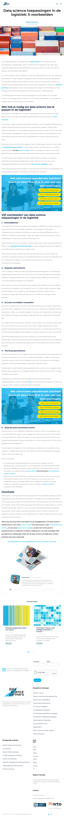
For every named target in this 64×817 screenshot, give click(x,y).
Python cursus (26, 525)
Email (48, 661)
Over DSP (35, 748)
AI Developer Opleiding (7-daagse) (45, 713)
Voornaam (36, 661)
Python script (47, 484)
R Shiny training (8, 769)
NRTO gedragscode (57, 808)
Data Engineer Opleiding (42, 720)
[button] (8, 643)
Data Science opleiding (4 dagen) (49, 199)
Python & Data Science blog (46, 780)
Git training (7, 748)
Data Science (32, 22)
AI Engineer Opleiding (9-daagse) (45, 717)
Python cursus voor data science (50, 190)
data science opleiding (25, 528)
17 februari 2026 (41, 634)
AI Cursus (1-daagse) (40, 706)
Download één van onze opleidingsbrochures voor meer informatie (32, 541)
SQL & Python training (10, 752)
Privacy (29, 814)
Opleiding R (37, 727)
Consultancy (35, 758)
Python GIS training (9, 759)
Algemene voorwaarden (22, 814)
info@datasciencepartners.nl (46, 798)
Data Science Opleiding (41, 700)
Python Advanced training (12, 745)
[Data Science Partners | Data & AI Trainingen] (5, 3)
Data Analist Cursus (40, 723)
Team (35, 753)
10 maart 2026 (10, 632)
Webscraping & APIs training (13, 765)
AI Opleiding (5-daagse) (41, 710)
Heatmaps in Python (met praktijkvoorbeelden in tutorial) (45, 629)
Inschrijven (37, 680)
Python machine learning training (49, 194)
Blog (34, 762)
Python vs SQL (24, 150)
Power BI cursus (39, 734)
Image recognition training (12, 755)
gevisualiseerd (32, 471)
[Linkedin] (10, 589)
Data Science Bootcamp (41, 703)
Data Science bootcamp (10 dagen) (49, 203)
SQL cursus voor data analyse (43, 730)
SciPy (30, 382)
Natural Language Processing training (16, 762)
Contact (35, 767)
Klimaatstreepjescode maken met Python (16, 629)
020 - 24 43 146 (39, 795)
